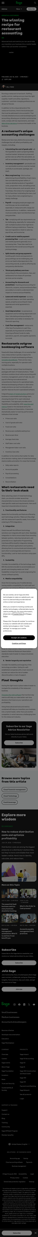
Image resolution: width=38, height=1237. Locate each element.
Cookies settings (19, 643)
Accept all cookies (19, 638)
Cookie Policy (18, 614)
